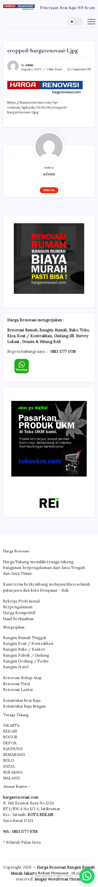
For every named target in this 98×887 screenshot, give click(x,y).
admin (29, 65)
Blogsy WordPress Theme (58, 879)
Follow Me (49, 190)
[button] (75, 21)
